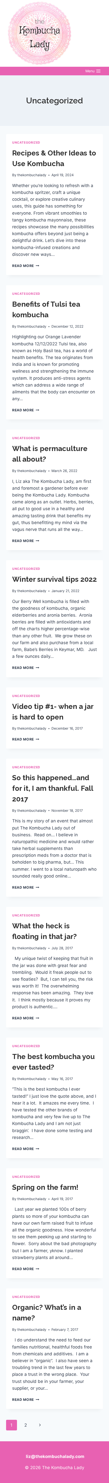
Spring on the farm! (45, 1187)
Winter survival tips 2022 (54, 579)
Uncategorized (26, 142)
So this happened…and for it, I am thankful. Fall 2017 (52, 788)
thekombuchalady (31, 175)
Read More (25, 266)
